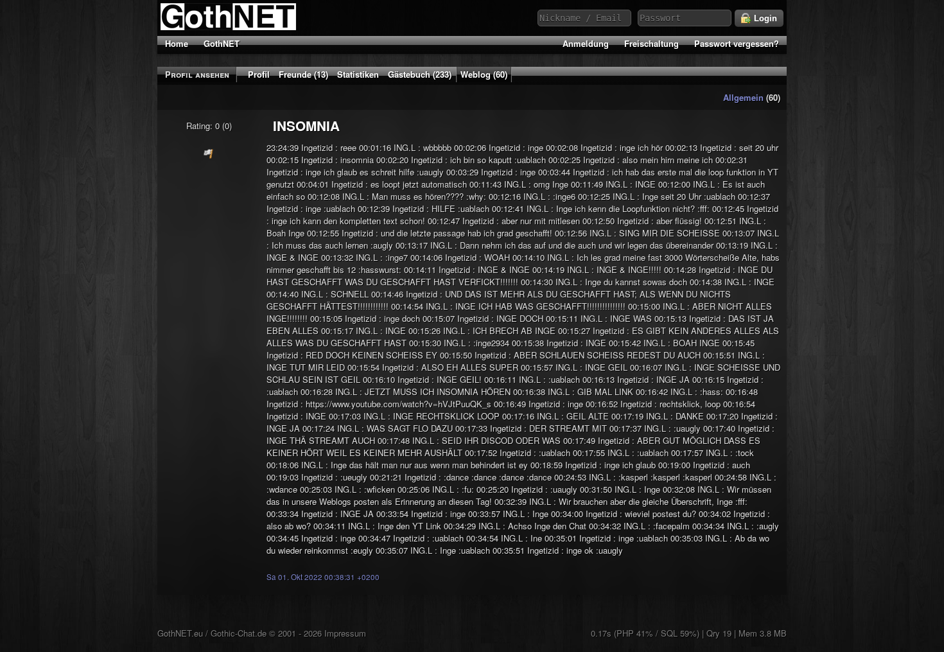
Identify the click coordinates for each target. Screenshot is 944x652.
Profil (259, 74)
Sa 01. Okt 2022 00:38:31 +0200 (323, 577)
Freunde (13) (303, 74)
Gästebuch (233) (419, 74)
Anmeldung (586, 43)
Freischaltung (651, 43)
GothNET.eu (180, 633)
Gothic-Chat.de (239, 633)
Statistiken (358, 74)
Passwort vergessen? (736, 43)
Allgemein (743, 97)
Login (764, 18)
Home (176, 43)
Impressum (345, 633)
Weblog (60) (483, 74)
